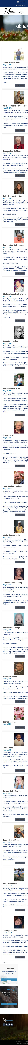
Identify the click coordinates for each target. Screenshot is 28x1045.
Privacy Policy (20, 1043)
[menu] (26, 5)
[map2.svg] (9, 1024)
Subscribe (9, 980)
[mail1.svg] (6, 1024)
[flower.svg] (11, 1024)
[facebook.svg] (4, 1024)
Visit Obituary (20, 85)
